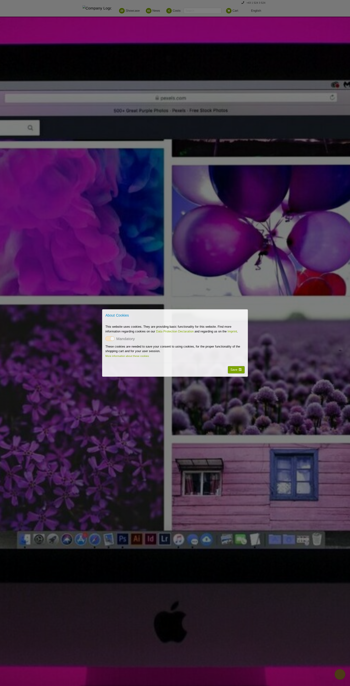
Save (234, 369)
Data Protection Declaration (175, 331)
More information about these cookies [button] (127, 355)
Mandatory (125, 339)
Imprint (232, 331)
